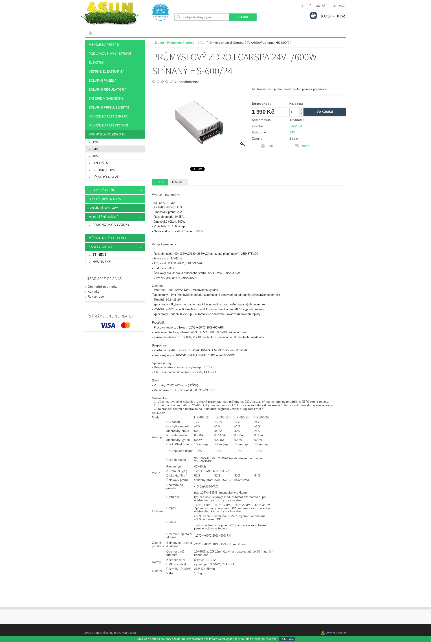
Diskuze (178, 182)
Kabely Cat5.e (101, 247)
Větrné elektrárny (106, 71)
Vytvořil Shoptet (335, 633)
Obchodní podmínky (102, 286)
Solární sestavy (103, 208)
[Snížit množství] (301, 114)
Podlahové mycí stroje (110, 53)
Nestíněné (101, 261)
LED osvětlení (101, 190)
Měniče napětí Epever (108, 238)
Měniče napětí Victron (109, 125)
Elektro (96, 62)
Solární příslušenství (109, 107)
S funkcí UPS (103, 170)
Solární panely (102, 80)
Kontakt (93, 291)
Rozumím (287, 639)
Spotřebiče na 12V (105, 199)
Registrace (337, 6)
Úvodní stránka (90, 33)
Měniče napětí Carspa (108, 116)
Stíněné (99, 254)
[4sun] (109, 12)
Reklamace (96, 296)
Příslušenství (105, 177)
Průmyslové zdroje (107, 134)
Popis (160, 182)
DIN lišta (100, 163)
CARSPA (295, 126)
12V (95, 142)
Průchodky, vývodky (111, 224)
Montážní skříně (104, 217)
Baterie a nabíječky (106, 98)
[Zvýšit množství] (301, 110)
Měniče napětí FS (104, 44)
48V (95, 156)
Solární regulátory (107, 89)
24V (95, 149)
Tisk (270, 146)
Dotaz (305, 146)
